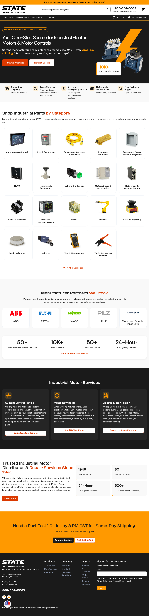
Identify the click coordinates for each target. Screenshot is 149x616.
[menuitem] (7, 17)
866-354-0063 (125, 8)
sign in (71, 2)
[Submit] (108, 9)
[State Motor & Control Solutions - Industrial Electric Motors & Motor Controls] (13, 563)
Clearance (48, 572)
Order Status (85, 576)
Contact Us (86, 567)
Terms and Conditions (66, 573)
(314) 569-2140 (10, 582)
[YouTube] (9, 597)
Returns (85, 581)
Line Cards (66, 569)
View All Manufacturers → (74, 353)
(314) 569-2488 (10, 584)
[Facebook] (4, 597)
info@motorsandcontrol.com (124, 11)
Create (47, 2)
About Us (66, 565)
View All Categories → (74, 267)
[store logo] (14, 9)
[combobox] (75, 9)
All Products (49, 565)
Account (86, 571)
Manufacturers (50, 569)
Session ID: (86, 584)
